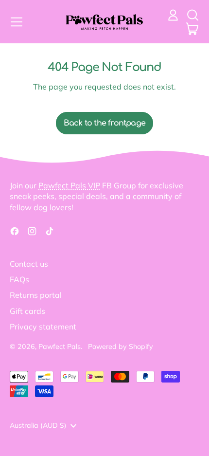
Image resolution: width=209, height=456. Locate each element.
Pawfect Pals (59, 346)
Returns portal (36, 295)
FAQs (19, 279)
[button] (192, 15)
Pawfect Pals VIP (69, 185)
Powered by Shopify (120, 346)
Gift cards (27, 311)
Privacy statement (43, 326)
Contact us (29, 264)
